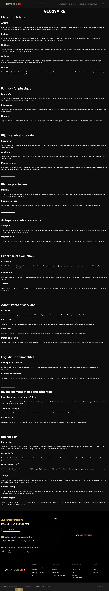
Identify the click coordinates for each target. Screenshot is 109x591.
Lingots (34, 570)
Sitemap (34, 575)
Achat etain (56, 567)
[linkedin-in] (22, 551)
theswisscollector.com (40, 567)
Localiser (12, 529)
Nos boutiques (92, 4)
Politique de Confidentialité (77, 576)
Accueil (35, 564)
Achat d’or (55, 564)
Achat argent (76, 564)
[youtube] (15, 551)
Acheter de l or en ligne (77, 4)
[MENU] (107, 4)
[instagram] (9, 551)
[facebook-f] (2, 551)
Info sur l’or (76, 570)
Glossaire (95, 573)
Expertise (55, 570)
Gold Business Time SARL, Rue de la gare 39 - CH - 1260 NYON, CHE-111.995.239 (30, 586)
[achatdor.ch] (12, 4)
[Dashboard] (102, 4)
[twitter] (28, 551)
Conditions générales (59, 575)
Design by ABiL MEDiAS (102, 586)
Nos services (96, 567)
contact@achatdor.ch (26, 541)
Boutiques (55, 573)
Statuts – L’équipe (38, 573)
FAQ (73, 573)
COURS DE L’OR (62, 4)
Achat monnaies (77, 567)
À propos (94, 570)
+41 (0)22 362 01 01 (40, 4)
